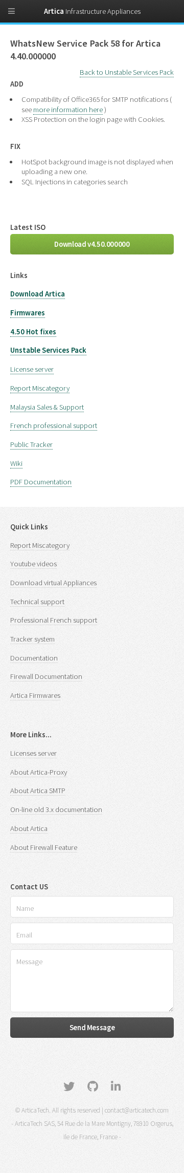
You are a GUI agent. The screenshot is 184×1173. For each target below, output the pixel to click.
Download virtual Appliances (53, 582)
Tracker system (32, 639)
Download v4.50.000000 (91, 244)
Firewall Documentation (46, 676)
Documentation (34, 658)
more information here (68, 109)
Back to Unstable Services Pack (127, 72)
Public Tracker (31, 444)
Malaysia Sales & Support (47, 407)
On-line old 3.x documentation (56, 809)
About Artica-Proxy (38, 772)
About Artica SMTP (37, 790)
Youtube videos (33, 563)
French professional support (53, 425)
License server (32, 369)
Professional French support (53, 620)
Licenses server (33, 753)
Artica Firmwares (35, 695)
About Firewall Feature (43, 847)
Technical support (37, 601)
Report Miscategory (40, 388)
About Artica (29, 828)
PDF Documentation (41, 481)
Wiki (16, 463)
